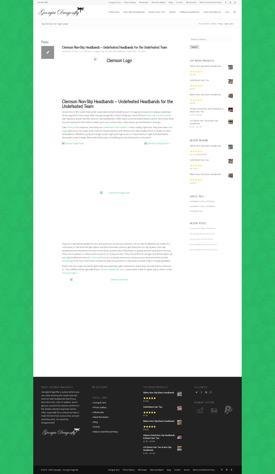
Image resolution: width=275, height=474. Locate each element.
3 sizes (93, 257)
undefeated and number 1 (116, 127)
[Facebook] (201, 392)
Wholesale (143, 2)
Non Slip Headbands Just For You (202, 233)
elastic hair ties (116, 269)
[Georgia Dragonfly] (61, 12)
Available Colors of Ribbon (202, 206)
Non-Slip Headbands (117, 51)
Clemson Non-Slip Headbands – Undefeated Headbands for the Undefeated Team (114, 47)
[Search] (234, 12)
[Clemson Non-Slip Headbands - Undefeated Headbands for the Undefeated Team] (47, 52)
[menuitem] (115, 2)
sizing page (67, 260)
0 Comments (86, 51)
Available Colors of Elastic (202, 201)
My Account (191, 2)
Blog (171, 2)
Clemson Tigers (69, 272)
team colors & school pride (158, 115)
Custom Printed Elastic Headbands (202, 228)
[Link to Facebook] (225, 2)
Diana (143, 51)
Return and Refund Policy (211, 2)
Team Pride (131, 51)
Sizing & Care (115, 2)
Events (96, 426)
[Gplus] (211, 392)
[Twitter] (196, 392)
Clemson (71, 127)
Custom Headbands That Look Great (203, 244)
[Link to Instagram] (230, 2)
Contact (179, 2)
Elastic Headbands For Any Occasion (203, 249)
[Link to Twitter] (235, 2)
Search (194, 47)
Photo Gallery (130, 2)
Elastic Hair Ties (101, 51)
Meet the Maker (159, 2)
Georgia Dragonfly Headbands (201, 239)
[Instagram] (206, 392)
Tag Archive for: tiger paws (54, 23)
